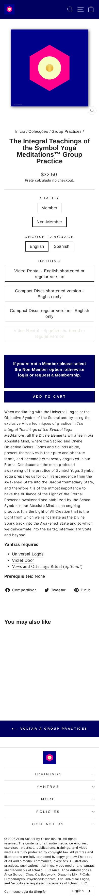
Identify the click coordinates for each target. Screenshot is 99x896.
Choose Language (49, 237)
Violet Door (23, 560)
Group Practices (66, 131)
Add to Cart (49, 396)
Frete (29, 180)
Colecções (38, 131)
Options (49, 261)
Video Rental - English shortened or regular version (49, 273)
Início (20, 131)
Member (49, 208)
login (23, 375)
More (48, 799)
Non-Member (49, 221)
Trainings (48, 774)
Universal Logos (27, 554)
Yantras (48, 787)
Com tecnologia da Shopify (24, 891)
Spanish (62, 246)
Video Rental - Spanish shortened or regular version (50, 333)
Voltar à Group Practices (53, 728)
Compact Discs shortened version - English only (49, 293)
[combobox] (81, 891)
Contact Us (48, 824)
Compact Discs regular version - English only (49, 313)
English (37, 246)
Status (49, 198)
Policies (48, 812)
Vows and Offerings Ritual (37, 566)
